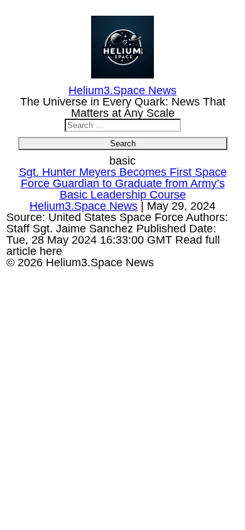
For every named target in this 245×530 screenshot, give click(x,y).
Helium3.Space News (84, 206)
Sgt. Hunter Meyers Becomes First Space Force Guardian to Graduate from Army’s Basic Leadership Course (123, 183)
